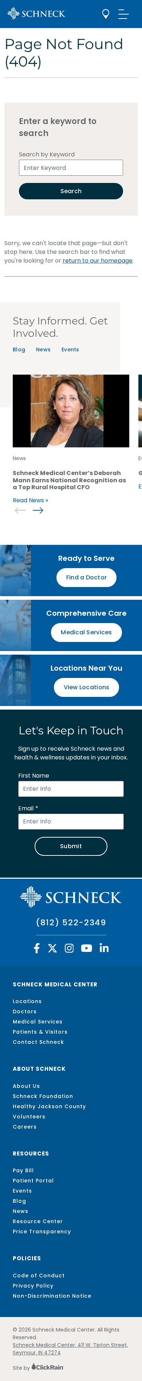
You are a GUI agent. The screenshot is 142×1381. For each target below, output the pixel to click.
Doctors (25, 1011)
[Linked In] (104, 950)
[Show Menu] (124, 14)
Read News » (30, 500)
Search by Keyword (47, 154)
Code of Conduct (39, 1275)
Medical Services (38, 1021)
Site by (22, 1368)
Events (70, 349)
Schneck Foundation (43, 1096)
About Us (26, 1086)
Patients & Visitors (40, 1031)
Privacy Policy (33, 1285)
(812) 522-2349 (71, 922)
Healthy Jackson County (49, 1106)
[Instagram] (69, 950)
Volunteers (29, 1116)
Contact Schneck (38, 1042)
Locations (27, 1001)
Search (71, 191)
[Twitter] (52, 950)
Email (25, 808)
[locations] (105, 14)
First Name (33, 775)
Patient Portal (33, 1180)
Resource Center (38, 1221)
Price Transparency (42, 1231)
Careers (25, 1126)
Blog (19, 349)
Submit (71, 846)
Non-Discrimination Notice (52, 1296)
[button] (38, 510)
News (43, 349)
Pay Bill (23, 1170)
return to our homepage (98, 260)
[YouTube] (86, 950)
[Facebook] (36, 950)
